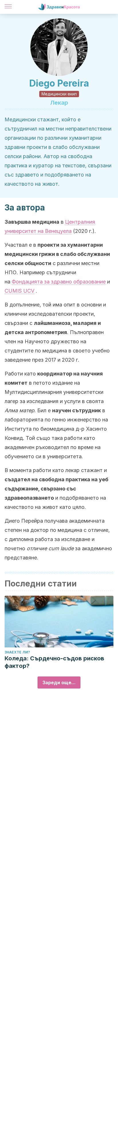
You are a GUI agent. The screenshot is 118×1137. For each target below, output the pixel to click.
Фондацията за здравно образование (59, 282)
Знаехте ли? (17, 652)
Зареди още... (59, 682)
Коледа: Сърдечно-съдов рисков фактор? (54, 662)
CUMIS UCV (19, 291)
